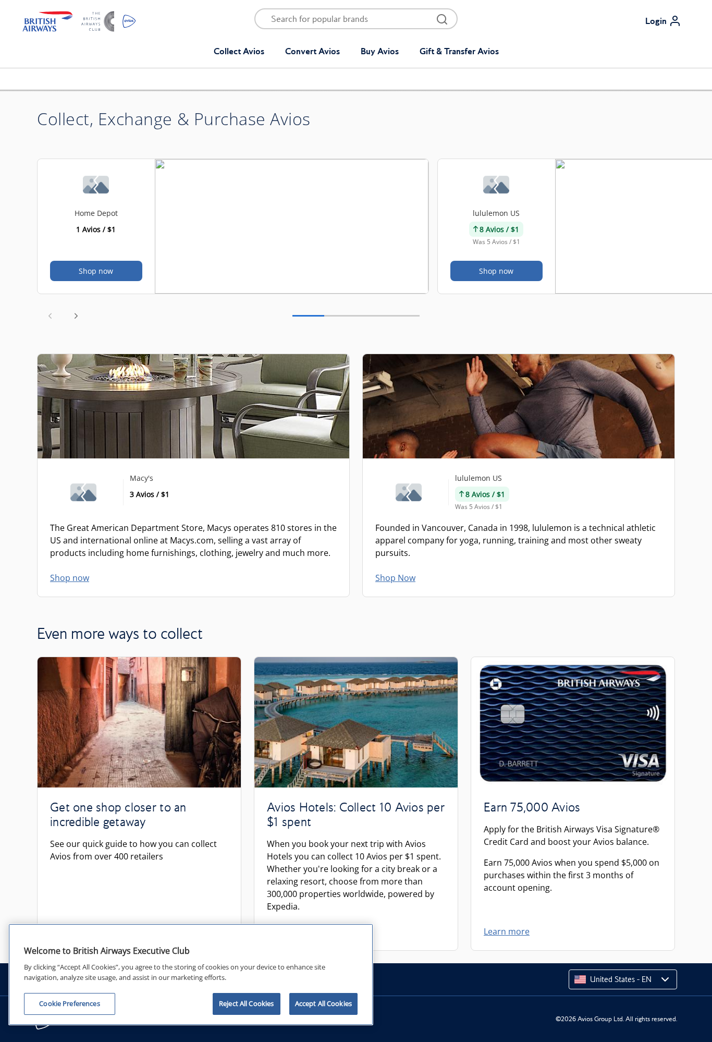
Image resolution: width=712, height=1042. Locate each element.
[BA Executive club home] (79, 20)
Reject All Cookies (246, 1003)
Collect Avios (239, 51)
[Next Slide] (76, 315)
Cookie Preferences (69, 1003)
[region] (190, 974)
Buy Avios (380, 51)
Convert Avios (312, 51)
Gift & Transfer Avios (459, 51)
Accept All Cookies (323, 1003)
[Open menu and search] (442, 18)
